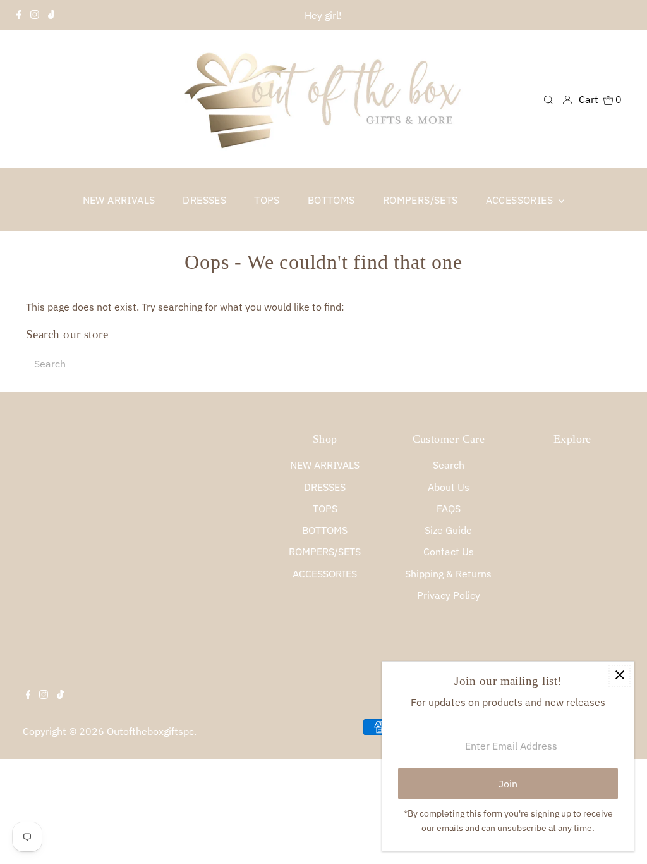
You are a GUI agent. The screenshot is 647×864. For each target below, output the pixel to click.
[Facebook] (19, 15)
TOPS (325, 508)
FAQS (449, 508)
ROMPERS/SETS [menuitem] (420, 200)
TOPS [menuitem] (267, 200)
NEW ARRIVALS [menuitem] (119, 200)
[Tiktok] (51, 15)
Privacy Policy (448, 595)
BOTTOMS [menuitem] (331, 200)
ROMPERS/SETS (325, 551)
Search (448, 465)
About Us (448, 487)
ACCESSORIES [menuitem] (521, 200)
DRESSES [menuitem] (204, 200)
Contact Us (448, 551)
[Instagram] (34, 15)
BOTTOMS (325, 530)
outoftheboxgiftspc (150, 731)
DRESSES (325, 487)
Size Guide (448, 530)
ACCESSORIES (325, 573)
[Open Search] (548, 99)
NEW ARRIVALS (325, 465)
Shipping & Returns (448, 573)
